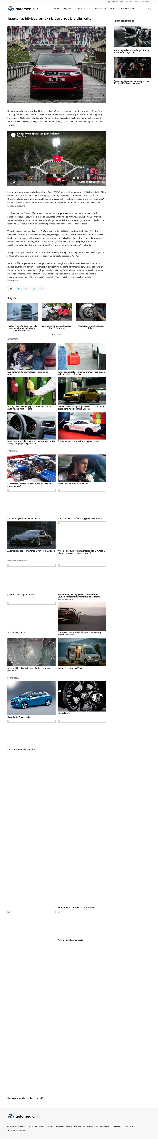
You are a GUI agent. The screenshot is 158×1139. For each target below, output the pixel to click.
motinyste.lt (129, 1126)
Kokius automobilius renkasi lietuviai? (25, 1098)
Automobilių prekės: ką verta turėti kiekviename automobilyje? (30, 484)
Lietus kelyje (64, 713)
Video (112, 9)
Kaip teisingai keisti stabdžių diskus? (91, 327)
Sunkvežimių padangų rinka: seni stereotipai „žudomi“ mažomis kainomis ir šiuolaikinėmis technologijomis (79, 596)
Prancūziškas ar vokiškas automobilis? (76, 907)
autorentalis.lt (21, 1130)
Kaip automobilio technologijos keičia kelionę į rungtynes (28, 373)
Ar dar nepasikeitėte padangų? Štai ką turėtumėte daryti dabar (131, 51)
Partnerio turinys (126, 9)
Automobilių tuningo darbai (71, 940)
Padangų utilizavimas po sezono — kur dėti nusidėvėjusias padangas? (132, 81)
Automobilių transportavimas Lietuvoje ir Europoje (31, 550)
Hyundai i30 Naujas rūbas (19, 717)
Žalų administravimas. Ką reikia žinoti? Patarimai (56, 327)
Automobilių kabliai (16, 632)
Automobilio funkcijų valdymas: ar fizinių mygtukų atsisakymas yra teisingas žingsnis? (81, 551)
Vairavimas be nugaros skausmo (73, 483)
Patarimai (82, 9)
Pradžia (55, 9)
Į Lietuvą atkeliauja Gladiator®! (21, 594)
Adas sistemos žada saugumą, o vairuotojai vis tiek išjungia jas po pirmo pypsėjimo (31, 442)
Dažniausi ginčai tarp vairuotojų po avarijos (78, 441)
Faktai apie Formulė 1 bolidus (21, 749)
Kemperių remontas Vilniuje (71, 668)
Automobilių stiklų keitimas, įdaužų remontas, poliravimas (28, 669)
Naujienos (67, 9)
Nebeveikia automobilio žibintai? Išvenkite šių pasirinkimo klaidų (79, 633)
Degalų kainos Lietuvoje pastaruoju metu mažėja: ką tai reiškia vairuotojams (30, 407)
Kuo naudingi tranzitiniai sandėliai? (23, 518)
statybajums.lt (20, 1126)
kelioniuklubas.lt (47, 1126)
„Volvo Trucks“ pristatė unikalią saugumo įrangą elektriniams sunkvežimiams (22, 328)
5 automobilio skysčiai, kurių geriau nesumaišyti (80, 518)
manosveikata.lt (34, 1126)
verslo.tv (69, 1126)
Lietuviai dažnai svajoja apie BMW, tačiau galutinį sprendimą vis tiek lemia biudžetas (81, 407)
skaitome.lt (60, 1126)
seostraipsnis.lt (79, 1126)
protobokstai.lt (118, 1126)
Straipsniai (98, 9)
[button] (53, 334)
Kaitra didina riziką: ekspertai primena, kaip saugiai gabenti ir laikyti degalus (82, 373)
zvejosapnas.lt (105, 1126)
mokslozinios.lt (92, 1126)
